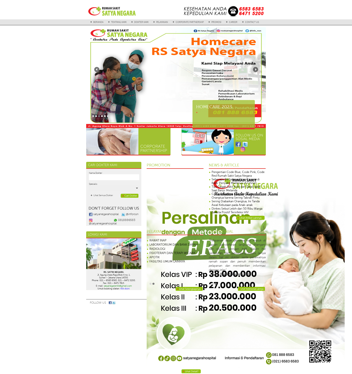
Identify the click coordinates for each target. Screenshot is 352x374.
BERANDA (98, 22)
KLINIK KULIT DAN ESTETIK (167, 253)
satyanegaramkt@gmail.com (118, 286)
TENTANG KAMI (118, 22)
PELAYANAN (162, 22)
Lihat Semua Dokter (103, 195)
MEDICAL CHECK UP (163, 274)
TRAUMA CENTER (161, 240)
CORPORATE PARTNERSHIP (190, 22)
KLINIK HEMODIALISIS (164, 265)
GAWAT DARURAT (161, 257)
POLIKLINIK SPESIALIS (164, 261)
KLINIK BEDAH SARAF (163, 244)
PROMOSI (216, 22)
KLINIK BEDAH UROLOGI (166, 249)
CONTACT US (252, 22)
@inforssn (132, 214)
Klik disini (125, 288)
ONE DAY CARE (159, 270)
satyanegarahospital (106, 214)
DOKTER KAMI (141, 22)
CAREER (233, 22)
